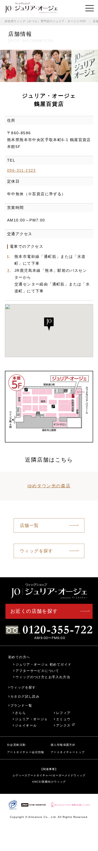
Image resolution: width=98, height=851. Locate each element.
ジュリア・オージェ (31, 719)
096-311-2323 (21, 170)
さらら (20, 712)
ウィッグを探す (36, 551)
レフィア (63, 712)
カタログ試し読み (24, 696)
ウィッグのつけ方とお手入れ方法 (43, 677)
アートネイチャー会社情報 (25, 752)
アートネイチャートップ (68, 752)
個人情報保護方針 (63, 744)
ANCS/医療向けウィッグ (49, 781)
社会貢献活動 (16, 744)
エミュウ (63, 719)
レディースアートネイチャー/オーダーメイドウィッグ (49, 775)
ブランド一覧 (21, 705)
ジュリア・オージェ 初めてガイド (43, 664)
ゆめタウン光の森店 (49, 485)
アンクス (63, 725)
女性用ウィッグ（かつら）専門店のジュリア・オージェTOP (45, 21)
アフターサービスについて (37, 670)
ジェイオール (26, 725)
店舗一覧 (29, 525)
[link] (31, 8)
